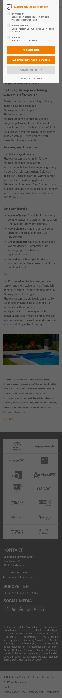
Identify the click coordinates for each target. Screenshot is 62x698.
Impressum (38, 78)
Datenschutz (25, 78)
